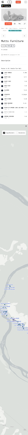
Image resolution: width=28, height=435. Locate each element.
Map (20, 23)
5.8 (3, 45)
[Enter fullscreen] (26, 126)
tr (13, 45)
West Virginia (13, 28)
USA (7, 28)
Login (18, 2)
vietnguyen (12, 54)
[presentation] (21, 18)
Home (2, 28)
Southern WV (22, 28)
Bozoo (4, 30)
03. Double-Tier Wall (15, 30)
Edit (9, 23)
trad (8, 45)
